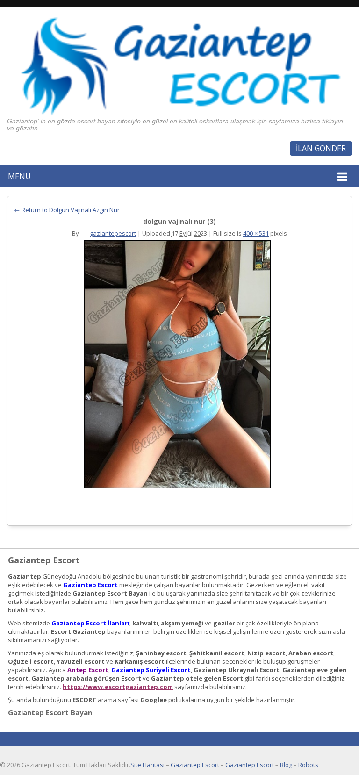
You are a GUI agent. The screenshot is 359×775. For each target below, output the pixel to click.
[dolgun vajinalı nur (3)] (177, 366)
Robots (308, 765)
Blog (286, 765)
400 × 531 (256, 233)
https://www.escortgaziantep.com (118, 686)
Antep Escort (87, 670)
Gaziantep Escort (90, 585)
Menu (19, 176)
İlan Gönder (321, 148)
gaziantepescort (113, 233)
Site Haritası (147, 765)
